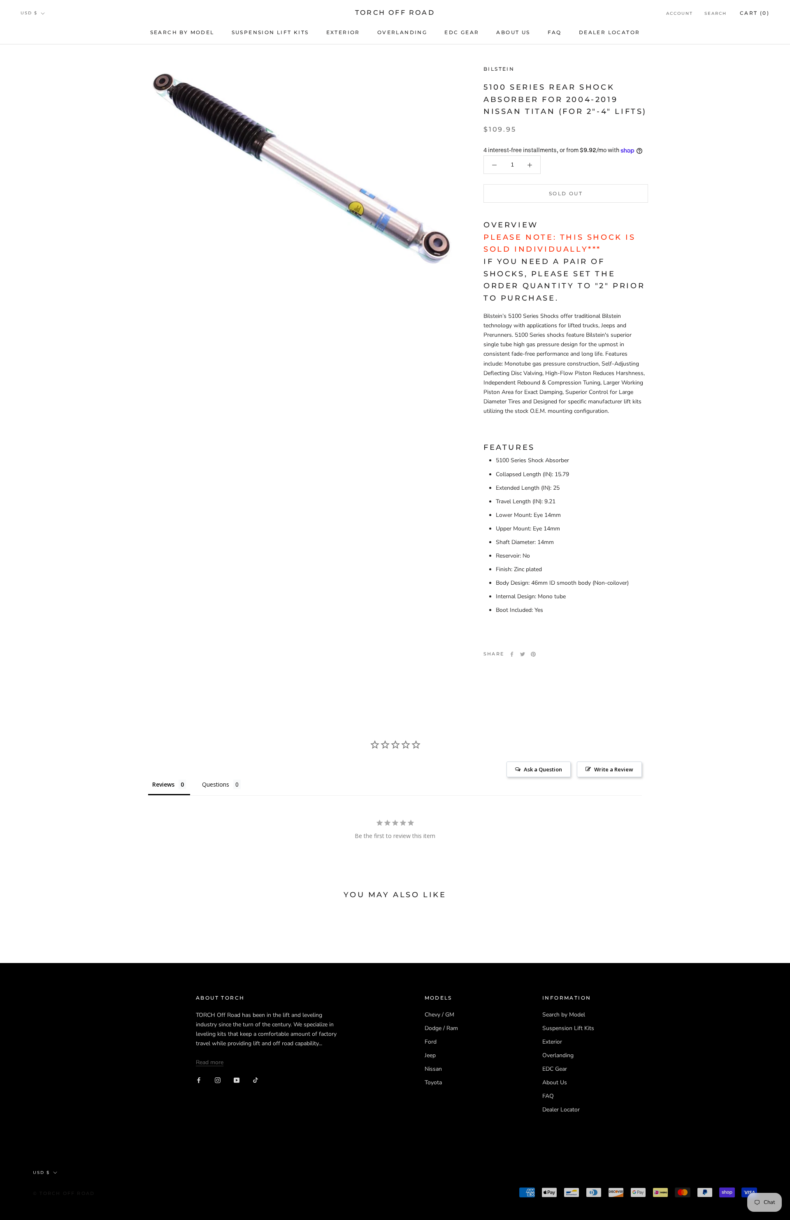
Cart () (754, 13)
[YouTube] (236, 1080)
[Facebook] (511, 654)
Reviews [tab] (163, 784)
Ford (431, 1042)
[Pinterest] (533, 654)
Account (679, 13)
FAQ (555, 32)
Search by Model (182, 32)
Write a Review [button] (613, 769)
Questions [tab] (215, 784)
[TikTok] (255, 1080)
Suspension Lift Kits (270, 32)
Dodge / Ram (441, 1028)
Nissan (433, 1069)
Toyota (433, 1082)
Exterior (343, 32)
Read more (209, 1062)
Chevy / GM (439, 1015)
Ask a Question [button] (543, 769)
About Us (513, 32)
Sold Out (566, 194)
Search (715, 13)
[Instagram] (218, 1080)
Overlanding (402, 32)
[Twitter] (522, 654)
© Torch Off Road (64, 1193)
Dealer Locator (609, 32)
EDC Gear (461, 32)
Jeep (430, 1055)
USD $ (29, 13)
